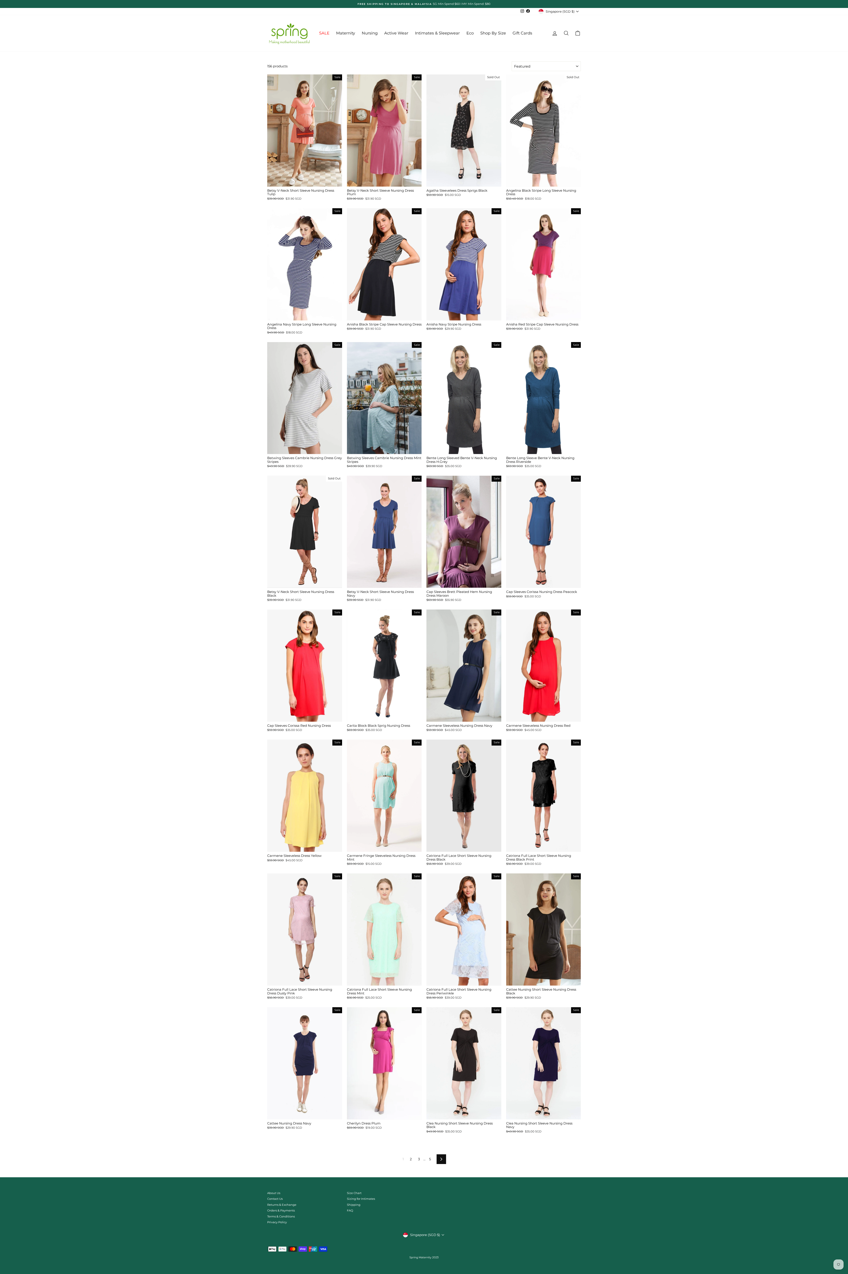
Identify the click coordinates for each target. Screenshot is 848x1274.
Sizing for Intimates (361, 1198)
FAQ (350, 1210)
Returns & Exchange (281, 1204)
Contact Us (275, 1198)
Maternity (345, 33)
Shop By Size (493, 33)
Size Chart (354, 1193)
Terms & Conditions (281, 1216)
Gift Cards (522, 33)
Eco (470, 33)
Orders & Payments (281, 1210)
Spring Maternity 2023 (424, 1257)
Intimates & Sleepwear (437, 33)
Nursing (370, 33)
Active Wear (396, 33)
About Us (273, 1193)
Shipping (353, 1204)
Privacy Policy (277, 1222)
